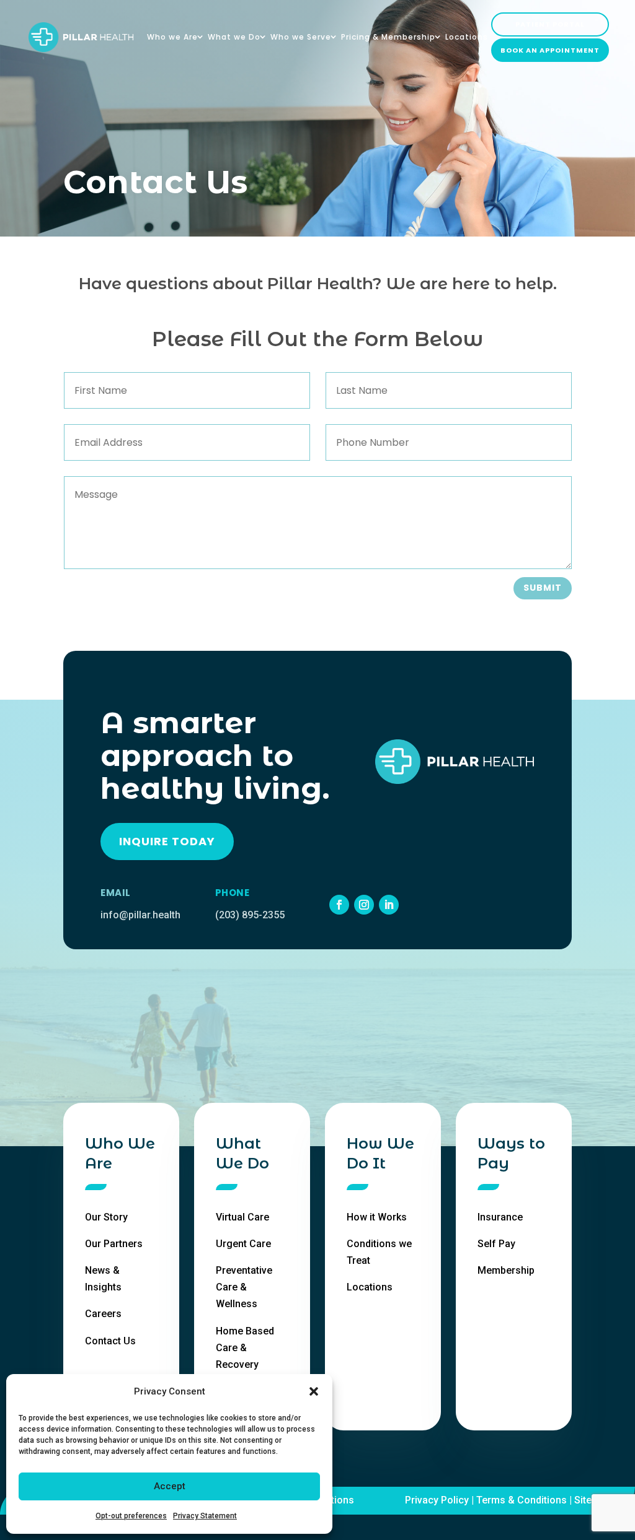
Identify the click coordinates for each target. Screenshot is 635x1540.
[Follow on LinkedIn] (389, 905)
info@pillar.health (140, 915)
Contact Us (110, 1341)
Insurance (500, 1217)
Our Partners (114, 1244)
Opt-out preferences (131, 1516)
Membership (506, 1270)
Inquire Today (167, 841)
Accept (169, 1486)
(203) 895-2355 (250, 915)
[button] (314, 1391)
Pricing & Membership (388, 37)
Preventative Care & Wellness (244, 1287)
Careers (103, 1314)
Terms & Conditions (521, 1500)
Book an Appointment (550, 50)
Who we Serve (300, 37)
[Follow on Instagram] (364, 905)
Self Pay (496, 1244)
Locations (466, 37)
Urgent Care (243, 1244)
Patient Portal (550, 24)
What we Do (234, 37)
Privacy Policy (437, 1500)
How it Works (377, 1217)
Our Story (106, 1217)
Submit (542, 587)
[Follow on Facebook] (339, 905)
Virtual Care (242, 1217)
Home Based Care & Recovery (245, 1347)
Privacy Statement (205, 1516)
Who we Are (172, 37)
